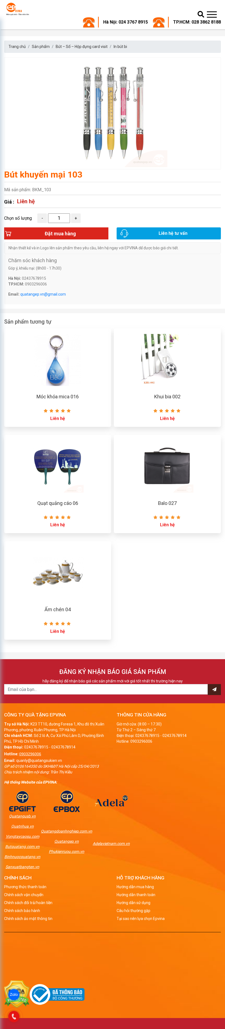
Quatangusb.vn (22, 816)
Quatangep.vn (66, 841)
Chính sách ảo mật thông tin (28, 918)
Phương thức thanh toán (25, 887)
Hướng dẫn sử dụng (133, 903)
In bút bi (120, 46)
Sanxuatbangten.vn (22, 867)
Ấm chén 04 (57, 609)
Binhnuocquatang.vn (22, 856)
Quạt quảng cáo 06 (57, 503)
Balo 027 (167, 503)
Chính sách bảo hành (22, 910)
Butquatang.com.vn (22, 846)
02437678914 (63, 747)
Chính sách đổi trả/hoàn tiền (28, 903)
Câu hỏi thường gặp (133, 910)
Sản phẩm (41, 46)
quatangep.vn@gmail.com (43, 294)
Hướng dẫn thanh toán (136, 895)
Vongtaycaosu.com (22, 836)
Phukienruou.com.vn (66, 851)
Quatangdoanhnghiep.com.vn (66, 831)
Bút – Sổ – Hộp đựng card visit (82, 46)
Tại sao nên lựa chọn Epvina (141, 918)
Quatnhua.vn (22, 826)
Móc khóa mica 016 (57, 396)
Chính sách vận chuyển (23, 895)
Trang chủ (17, 46)
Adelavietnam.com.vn (111, 843)
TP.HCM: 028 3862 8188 (197, 22)
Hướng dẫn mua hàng (135, 887)
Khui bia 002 (167, 396)
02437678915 (36, 747)
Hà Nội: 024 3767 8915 (125, 22)
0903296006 (30, 754)
